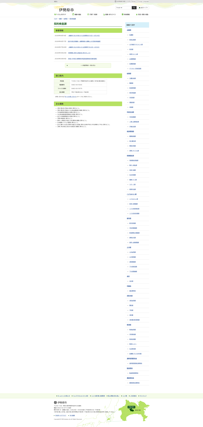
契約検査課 (73, 18)
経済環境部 (130, 131)
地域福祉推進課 (133, 160)
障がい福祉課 (133, 165)
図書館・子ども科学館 (135, 353)
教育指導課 (132, 339)
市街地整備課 (133, 228)
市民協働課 (132, 117)
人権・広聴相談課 (134, 121)
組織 (60, 18)
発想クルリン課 (133, 54)
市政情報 (127, 14)
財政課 (131, 49)
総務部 (65, 18)
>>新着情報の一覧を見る (88, 65)
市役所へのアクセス (60, 415)
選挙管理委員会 (132, 358)
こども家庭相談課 (134, 208)
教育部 (129, 324)
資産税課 (131, 102)
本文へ (55, 1)
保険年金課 (132, 189)
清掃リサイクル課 (134, 150)
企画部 (129, 30)
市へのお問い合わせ (70, 96)
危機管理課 (132, 63)
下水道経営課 (133, 266)
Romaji (134, 1)
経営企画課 (132, 39)
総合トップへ (144, 7)
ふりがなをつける (121, 1)
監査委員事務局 (133, 373)
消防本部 (130, 295)
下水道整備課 (133, 271)
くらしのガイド (61, 14)
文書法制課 (132, 78)
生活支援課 (132, 174)
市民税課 (131, 97)
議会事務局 (132, 290)
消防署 (131, 315)
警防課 (131, 305)
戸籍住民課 (132, 126)
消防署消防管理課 (134, 319)
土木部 (129, 247)
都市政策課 (132, 223)
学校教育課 (132, 334)
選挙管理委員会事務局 (135, 363)
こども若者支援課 (134, 213)
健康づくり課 (133, 179)
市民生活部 (130, 112)
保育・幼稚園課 (133, 203)
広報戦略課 (132, 59)
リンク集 (124, 395)
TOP (55, 18)
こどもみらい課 (133, 199)
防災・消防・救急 (143, 14)
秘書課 (131, 35)
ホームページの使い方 (64, 395)
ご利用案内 (133, 395)
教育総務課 (132, 329)
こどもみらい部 (132, 194)
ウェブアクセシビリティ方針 (80, 395)
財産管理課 (132, 88)
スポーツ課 (132, 184)
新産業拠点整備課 (134, 232)
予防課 (131, 310)
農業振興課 (132, 136)
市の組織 (72, 415)
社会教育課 (132, 348)
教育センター (133, 344)
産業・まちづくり (110, 14)
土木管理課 (132, 257)
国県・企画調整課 (134, 242)
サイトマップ (143, 395)
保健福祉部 (130, 155)
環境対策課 (132, 145)
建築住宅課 (132, 237)
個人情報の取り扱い (113, 395)
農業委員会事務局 (134, 382)
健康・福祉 (78, 14)
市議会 (129, 286)
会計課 (131, 281)
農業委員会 (130, 378)
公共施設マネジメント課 (136, 44)
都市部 (129, 218)
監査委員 (130, 368)
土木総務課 (132, 252)
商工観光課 (132, 141)
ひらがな (128, 1)
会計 (128, 276)
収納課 (131, 107)
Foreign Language (143, 1)
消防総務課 (132, 300)
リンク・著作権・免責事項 (98, 395)
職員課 (131, 83)
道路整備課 (132, 261)
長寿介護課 (132, 170)
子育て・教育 (93, 14)
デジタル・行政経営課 (135, 68)
